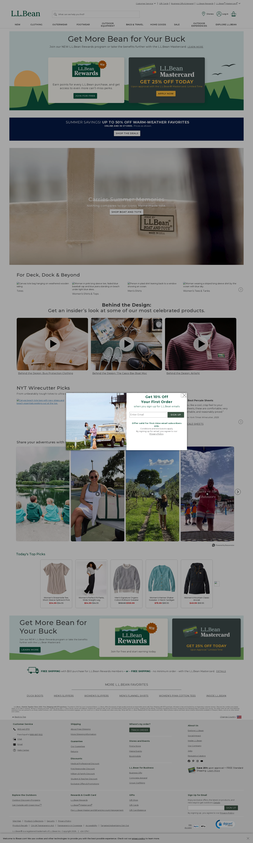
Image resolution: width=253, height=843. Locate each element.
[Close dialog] (183, 395)
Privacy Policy (156, 434)
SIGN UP (176, 415)
